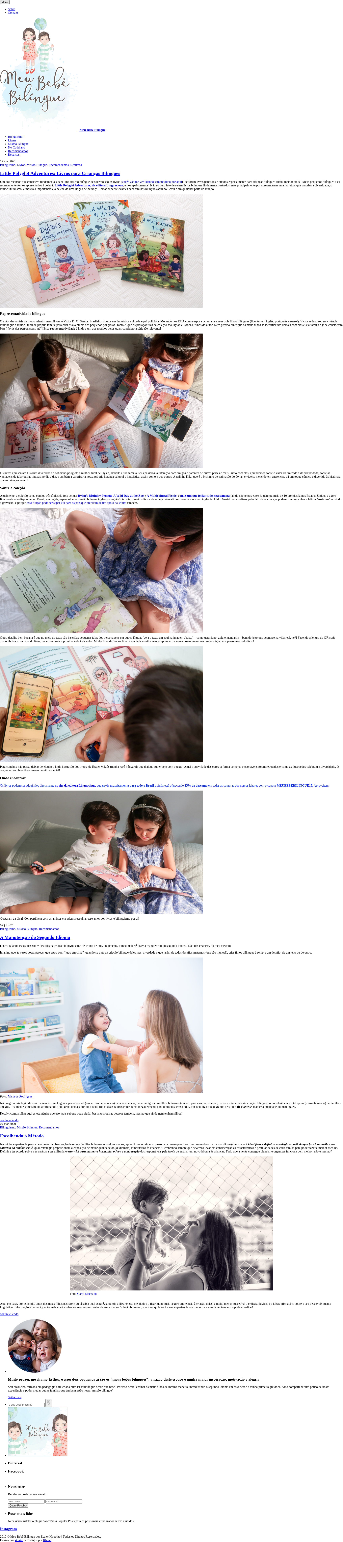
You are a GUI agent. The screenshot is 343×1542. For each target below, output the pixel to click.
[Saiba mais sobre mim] (35, 1371)
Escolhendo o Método (22, 1135)
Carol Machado (87, 1293)
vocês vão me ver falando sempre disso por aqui (152, 181)
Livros (12, 140)
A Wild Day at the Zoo (128, 495)
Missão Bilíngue (18, 144)
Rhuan (47, 1540)
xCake (19, 1540)
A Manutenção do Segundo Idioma (35, 937)
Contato (13, 12)
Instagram (8, 1529)
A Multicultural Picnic (161, 495)
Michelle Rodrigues (20, 1096)
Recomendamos (18, 151)
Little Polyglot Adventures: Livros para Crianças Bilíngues (60, 173)
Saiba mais (14, 1397)
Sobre (11, 9)
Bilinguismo (15, 136)
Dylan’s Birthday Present (95, 495)
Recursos (13, 154)
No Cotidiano (16, 147)
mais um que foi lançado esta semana (205, 495)
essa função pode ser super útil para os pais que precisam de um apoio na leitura (76, 502)
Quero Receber (18, 1505)
